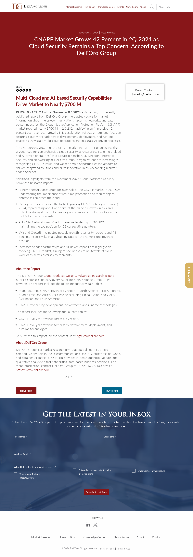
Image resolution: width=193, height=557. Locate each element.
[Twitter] (95, 525)
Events (120, 6)
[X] (23, 90)
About (143, 6)
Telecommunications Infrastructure (29, 475)
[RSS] (20, 90)
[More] (30, 90)
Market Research (74, 6)
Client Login (164, 7)
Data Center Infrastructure (151, 470)
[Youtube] (104, 526)
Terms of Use (123, 548)
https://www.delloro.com (33, 369)
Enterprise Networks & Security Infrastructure (95, 471)
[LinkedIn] (88, 525)
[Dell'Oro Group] (29, 6)
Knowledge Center (106, 6)
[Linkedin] (17, 90)
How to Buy (90, 6)
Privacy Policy (107, 548)
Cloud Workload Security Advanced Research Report (79, 275)
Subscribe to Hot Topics (96, 492)
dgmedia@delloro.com (145, 94)
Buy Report (112, 390)
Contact (157, 537)
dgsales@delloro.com (90, 335)
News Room (132, 6)
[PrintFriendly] (27, 90)
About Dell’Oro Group (31, 342)
